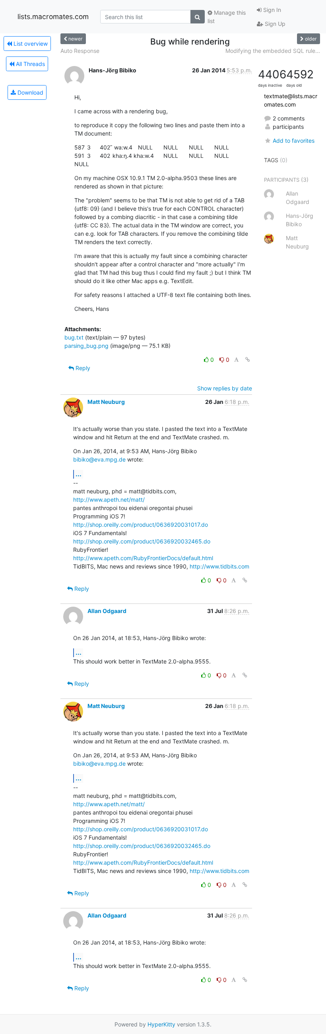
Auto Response (79, 50)
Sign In (271, 9)
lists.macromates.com (53, 16)
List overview (30, 43)
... (79, 474)
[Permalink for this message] (247, 360)
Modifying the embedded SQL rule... (272, 50)
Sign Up (274, 23)
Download (29, 92)
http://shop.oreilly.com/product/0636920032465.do (141, 541)
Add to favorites (293, 140)
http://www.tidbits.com (219, 566)
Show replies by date (224, 388)
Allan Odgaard (106, 610)
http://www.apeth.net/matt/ (109, 499)
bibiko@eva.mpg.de (99, 459)
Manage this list (227, 16)
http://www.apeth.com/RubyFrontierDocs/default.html (143, 558)
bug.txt (73, 337)
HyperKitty (161, 1024)
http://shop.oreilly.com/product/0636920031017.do (140, 524)
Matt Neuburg (106, 401)
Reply (82, 368)
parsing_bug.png (86, 345)
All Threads (29, 63)
